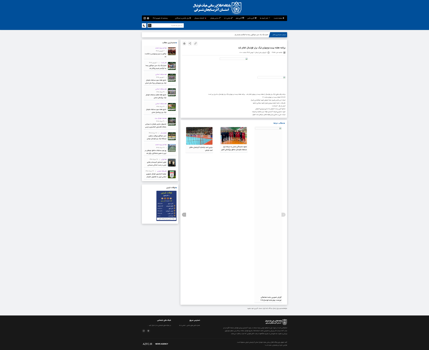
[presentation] (283, 215)
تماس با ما (182, 325)
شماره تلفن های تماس (193, 325)
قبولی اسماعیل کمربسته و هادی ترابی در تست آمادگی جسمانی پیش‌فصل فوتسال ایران (156, 165)
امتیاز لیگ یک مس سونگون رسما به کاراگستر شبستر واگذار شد (249, 35)
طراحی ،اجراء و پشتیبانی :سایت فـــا (276, 345)
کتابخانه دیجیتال (199, 18)
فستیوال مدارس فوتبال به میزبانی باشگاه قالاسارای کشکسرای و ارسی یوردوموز (155, 127)
